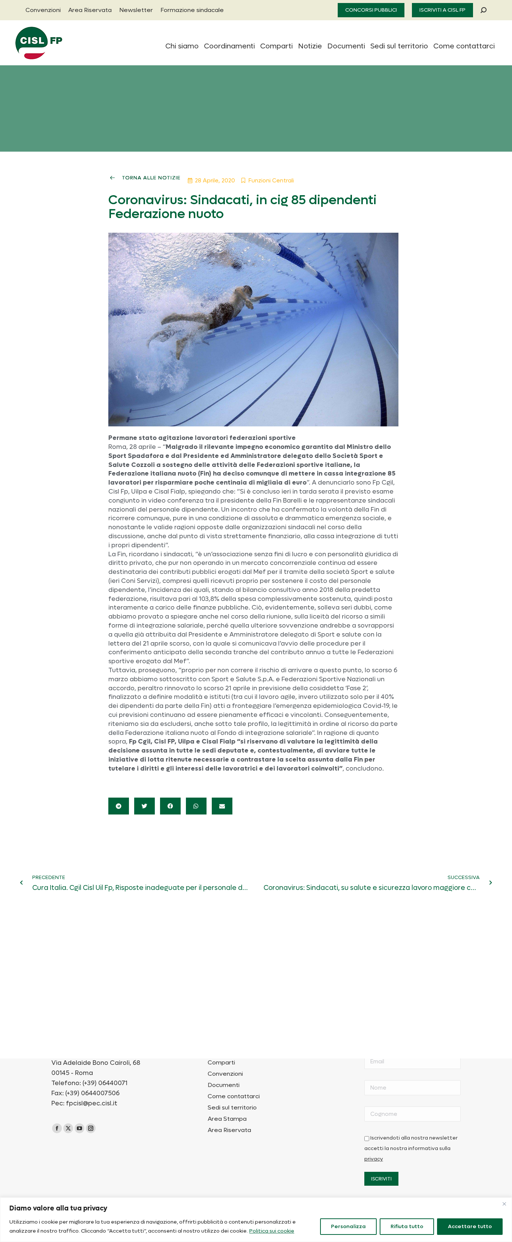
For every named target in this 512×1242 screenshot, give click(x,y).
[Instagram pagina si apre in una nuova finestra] (91, 1128)
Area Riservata (229, 1130)
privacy (373, 1159)
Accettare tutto (470, 1226)
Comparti (221, 1062)
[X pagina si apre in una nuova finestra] (68, 1128)
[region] (256, 1219)
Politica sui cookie (271, 1230)
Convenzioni (225, 1074)
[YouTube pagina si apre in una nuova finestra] (79, 1128)
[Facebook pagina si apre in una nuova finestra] (57, 1128)
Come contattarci (234, 1096)
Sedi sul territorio (232, 1107)
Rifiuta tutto (407, 1226)
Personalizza (348, 1226)
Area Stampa (227, 1119)
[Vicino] (504, 1203)
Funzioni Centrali (271, 180)
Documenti (224, 1085)
